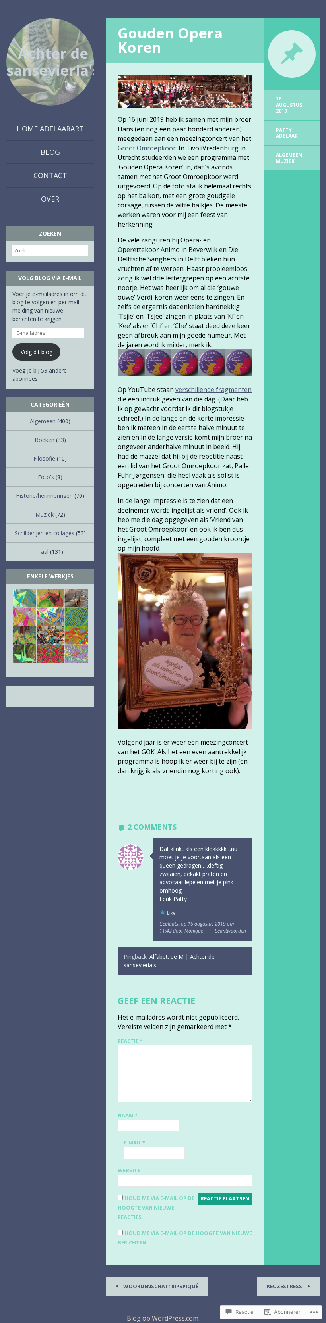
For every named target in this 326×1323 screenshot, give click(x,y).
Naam (128, 1115)
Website (129, 1170)
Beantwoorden (230, 930)
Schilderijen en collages (44, 533)
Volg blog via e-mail (50, 278)
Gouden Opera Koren (170, 40)
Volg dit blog (36, 352)
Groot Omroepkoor (147, 148)
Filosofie (44, 458)
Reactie (130, 1041)
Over (50, 199)
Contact (50, 175)
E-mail (134, 1142)
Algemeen (289, 155)
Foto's (46, 477)
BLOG (50, 152)
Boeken (44, 440)
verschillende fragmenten (213, 389)
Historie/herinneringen (44, 495)
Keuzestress (285, 1286)
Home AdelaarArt (50, 128)
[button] (50, 626)
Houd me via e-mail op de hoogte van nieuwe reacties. (156, 1207)
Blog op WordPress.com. (163, 1318)
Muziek (285, 161)
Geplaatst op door (196, 927)
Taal (43, 551)
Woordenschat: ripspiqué (160, 1286)
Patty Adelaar (287, 133)
